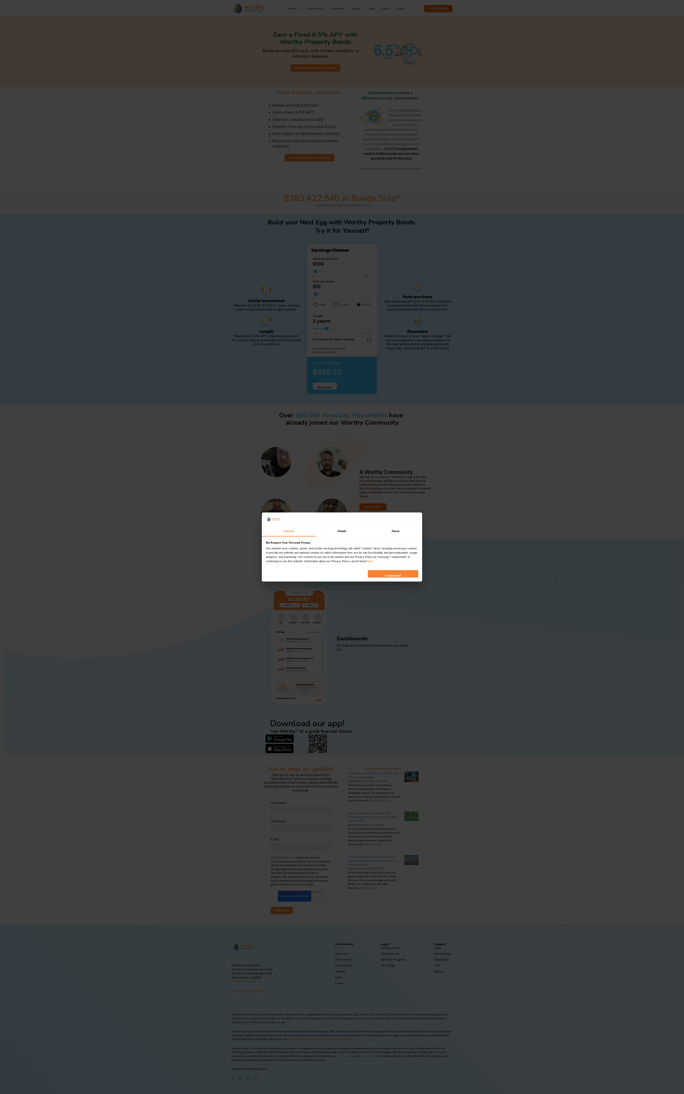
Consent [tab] (288, 531)
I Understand (393, 575)
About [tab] (395, 531)
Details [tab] (342, 531)
